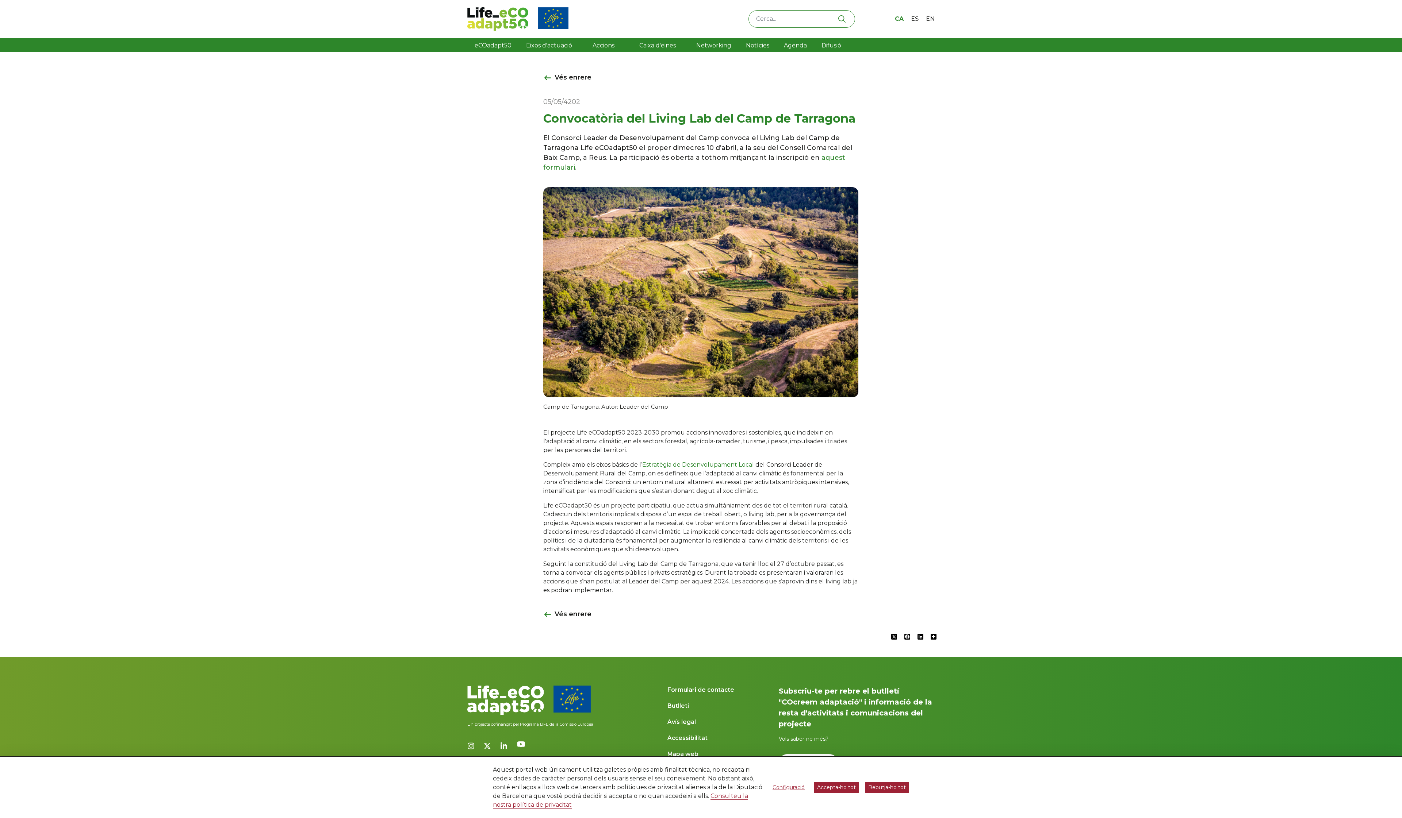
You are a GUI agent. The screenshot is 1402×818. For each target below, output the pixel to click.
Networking (713, 45)
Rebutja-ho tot (887, 787)
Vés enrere (573, 77)
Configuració (789, 787)
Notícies (757, 45)
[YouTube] (521, 751)
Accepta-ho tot (836, 787)
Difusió (831, 45)
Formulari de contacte (700, 689)
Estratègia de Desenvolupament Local (698, 464)
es (915, 18)
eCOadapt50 (493, 45)
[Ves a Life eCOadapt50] (517, 19)
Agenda (795, 45)
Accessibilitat (687, 737)
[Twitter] (488, 746)
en (930, 18)
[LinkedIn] (504, 746)
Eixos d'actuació (549, 45)
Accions (603, 45)
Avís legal (681, 721)
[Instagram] (471, 746)
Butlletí (678, 705)
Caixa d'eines (658, 45)
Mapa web (682, 754)
